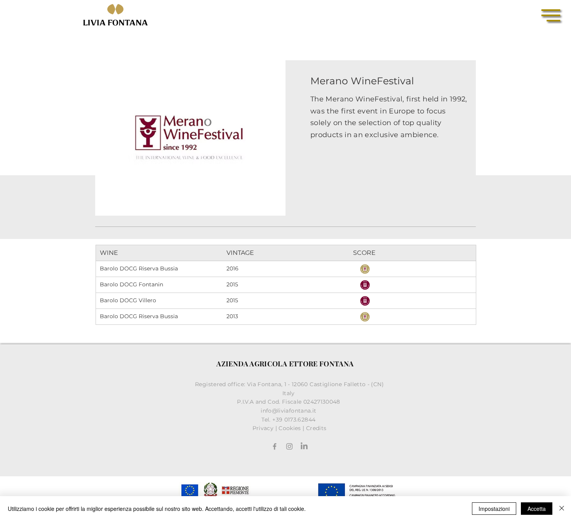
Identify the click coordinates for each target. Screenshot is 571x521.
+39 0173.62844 (294, 419)
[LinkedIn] (304, 446)
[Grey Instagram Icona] (289, 446)
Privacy (263, 428)
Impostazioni (494, 508)
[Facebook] (274, 446)
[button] (550, 15)
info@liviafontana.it (289, 410)
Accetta (536, 508)
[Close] (561, 508)
